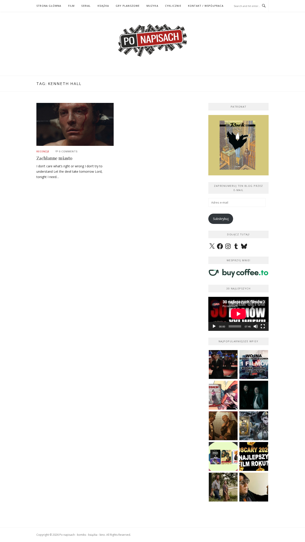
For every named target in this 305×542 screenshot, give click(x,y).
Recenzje (42, 151)
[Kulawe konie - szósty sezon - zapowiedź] (254, 395)
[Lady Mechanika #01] (254, 426)
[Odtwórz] (214, 326)
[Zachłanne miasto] (75, 124)
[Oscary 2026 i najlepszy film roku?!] (254, 456)
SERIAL (86, 5)
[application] (238, 314)
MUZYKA (152, 5)
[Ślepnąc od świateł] (223, 426)
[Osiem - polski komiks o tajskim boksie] (223, 395)
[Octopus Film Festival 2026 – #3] (223, 456)
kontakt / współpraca (206, 5)
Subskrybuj (221, 219)
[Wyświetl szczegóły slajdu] (238, 145)
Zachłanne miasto (54, 158)
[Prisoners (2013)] (254, 487)
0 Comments (68, 151)
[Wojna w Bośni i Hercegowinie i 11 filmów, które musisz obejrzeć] (254, 364)
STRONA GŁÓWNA (48, 5)
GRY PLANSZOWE (128, 5)
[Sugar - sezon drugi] (223, 364)
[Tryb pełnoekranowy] (263, 326)
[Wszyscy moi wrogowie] (223, 487)
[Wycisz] (255, 326)
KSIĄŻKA (103, 5)
